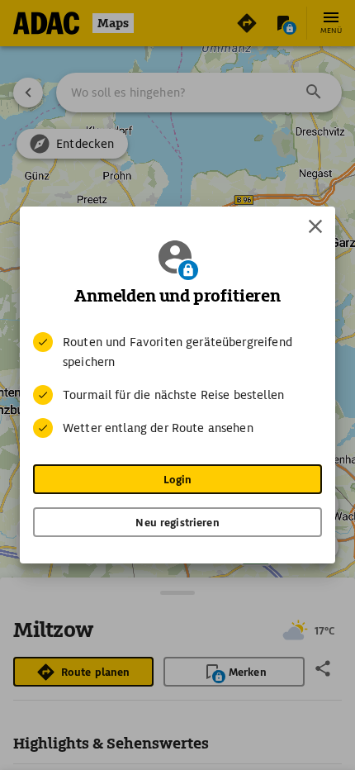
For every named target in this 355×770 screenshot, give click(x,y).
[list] (177, 385)
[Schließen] (315, 226)
